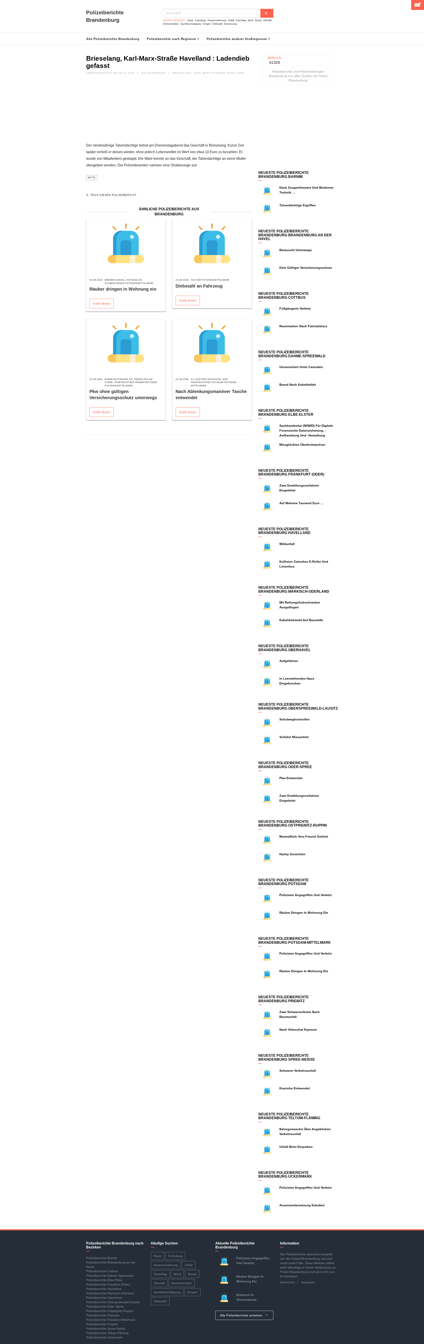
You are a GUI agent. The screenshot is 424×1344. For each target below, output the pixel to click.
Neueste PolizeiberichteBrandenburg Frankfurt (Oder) (291, 472)
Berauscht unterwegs (295, 250)
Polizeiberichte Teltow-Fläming (107, 1333)
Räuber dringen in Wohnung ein (122, 289)
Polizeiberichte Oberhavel (104, 1297)
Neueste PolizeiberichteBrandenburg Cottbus (283, 295)
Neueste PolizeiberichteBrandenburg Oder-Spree (285, 765)
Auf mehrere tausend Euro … (301, 503)
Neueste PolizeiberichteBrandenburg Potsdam (283, 882)
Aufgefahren (288, 661)
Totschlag (241, 20)
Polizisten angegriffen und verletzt (305, 895)
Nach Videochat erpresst (298, 1029)
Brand (258, 20)
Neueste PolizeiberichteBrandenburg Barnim (283, 175)
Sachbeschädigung (190, 24)
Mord (250, 20)
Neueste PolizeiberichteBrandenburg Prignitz (283, 999)
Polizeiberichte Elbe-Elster (104, 1280)
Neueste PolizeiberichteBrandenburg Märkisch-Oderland (293, 589)
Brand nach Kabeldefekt (297, 384)
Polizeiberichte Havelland (103, 1289)
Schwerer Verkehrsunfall (297, 1070)
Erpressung (230, 24)
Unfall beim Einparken (296, 1147)
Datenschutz (287, 1282)
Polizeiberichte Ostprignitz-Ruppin (109, 1311)
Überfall (267, 20)
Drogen (207, 24)
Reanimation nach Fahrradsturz (303, 326)
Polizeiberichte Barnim (101, 1258)
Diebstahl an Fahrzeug (199, 286)
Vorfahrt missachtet (294, 737)
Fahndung (200, 20)
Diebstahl (217, 24)
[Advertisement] (169, 111)
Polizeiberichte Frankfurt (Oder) (108, 1284)
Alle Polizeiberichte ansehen (241, 1315)
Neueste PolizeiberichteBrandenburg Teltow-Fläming (289, 1116)
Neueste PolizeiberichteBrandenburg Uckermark (285, 1175)
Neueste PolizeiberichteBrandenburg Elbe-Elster (285, 412)
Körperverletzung (217, 20)
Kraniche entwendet (294, 1088)
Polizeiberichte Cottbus (102, 1271)
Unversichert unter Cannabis (301, 367)
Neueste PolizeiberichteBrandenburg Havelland (284, 531)
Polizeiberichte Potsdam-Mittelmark (110, 1319)
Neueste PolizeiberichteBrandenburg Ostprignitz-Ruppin (292, 823)
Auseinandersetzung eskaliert (302, 1205)
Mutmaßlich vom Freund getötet (305, 836)
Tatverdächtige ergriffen (297, 205)
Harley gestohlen (292, 854)
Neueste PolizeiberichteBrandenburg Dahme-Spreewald (292, 354)
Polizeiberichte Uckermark (104, 1337)
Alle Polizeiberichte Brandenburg (112, 39)
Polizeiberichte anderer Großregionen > (238, 39)
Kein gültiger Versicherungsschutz (305, 267)
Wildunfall (287, 544)
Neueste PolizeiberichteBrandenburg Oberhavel (284, 648)
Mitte (92, 177)
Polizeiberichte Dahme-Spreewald (109, 1275)
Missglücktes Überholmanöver (302, 444)
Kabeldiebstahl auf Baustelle (301, 620)
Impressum (307, 1282)
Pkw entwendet (291, 778)
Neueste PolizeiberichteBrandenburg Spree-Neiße (286, 1057)
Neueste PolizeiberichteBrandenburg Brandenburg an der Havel (295, 235)
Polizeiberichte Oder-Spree (105, 1306)
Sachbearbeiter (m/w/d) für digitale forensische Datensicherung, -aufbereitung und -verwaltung (306, 430)
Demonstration (171, 24)
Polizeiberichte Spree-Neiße (105, 1328)
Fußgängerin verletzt (295, 308)
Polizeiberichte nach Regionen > (173, 39)
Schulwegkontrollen (294, 719)
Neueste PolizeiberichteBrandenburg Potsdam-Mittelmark (294, 940)
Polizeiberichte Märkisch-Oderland (110, 1293)
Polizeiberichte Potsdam (103, 1315)
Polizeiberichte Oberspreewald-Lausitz (113, 1302)
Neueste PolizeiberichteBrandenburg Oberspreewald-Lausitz (298, 706)
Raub (190, 20)
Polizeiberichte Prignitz (102, 1324)
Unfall (231, 20)
